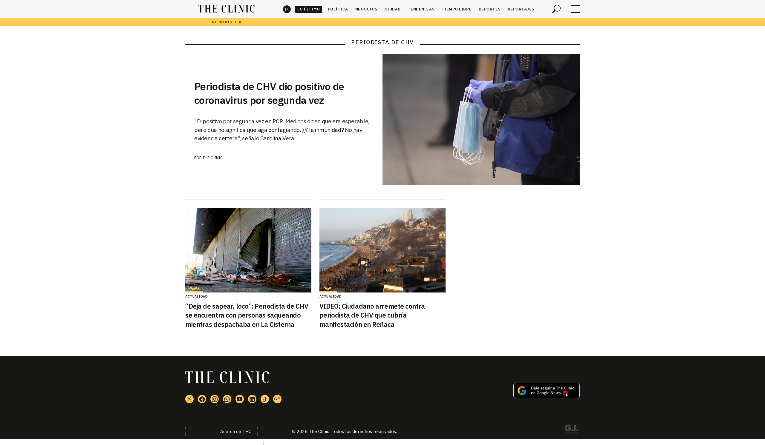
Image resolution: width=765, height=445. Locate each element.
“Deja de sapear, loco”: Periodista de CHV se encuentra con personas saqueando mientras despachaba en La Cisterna (246, 315)
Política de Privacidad (236, 440)
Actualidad (196, 296)
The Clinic (287, 9)
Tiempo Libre (457, 9)
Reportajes (521, 9)
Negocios (366, 9)
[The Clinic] (226, 9)
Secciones (575, 9)
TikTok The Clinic (265, 399)
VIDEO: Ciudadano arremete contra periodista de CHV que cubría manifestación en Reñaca (372, 315)
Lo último (308, 9)
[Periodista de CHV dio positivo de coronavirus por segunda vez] (481, 119)
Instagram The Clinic (214, 399)
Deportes (490, 9)
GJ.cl (571, 430)
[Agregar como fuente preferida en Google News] (546, 398)
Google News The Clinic (277, 399)
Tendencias (421, 9)
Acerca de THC (235, 431)
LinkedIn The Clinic (252, 399)
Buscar (556, 9)
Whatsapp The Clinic (227, 399)
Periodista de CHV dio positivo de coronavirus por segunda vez (269, 93)
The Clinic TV (239, 399)
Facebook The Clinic (202, 399)
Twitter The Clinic (189, 399)
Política (338, 9)
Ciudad (393, 9)
